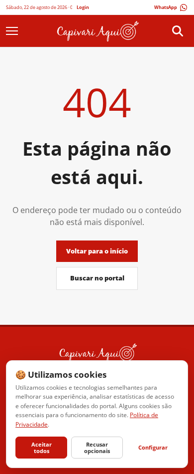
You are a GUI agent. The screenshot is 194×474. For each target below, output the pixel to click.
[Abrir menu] (16, 30)
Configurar (153, 447)
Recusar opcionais (97, 448)
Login (83, 7)
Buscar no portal (97, 277)
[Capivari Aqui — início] (97, 30)
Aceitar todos (41, 448)
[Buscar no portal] (177, 30)
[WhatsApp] (171, 7)
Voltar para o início (97, 250)
